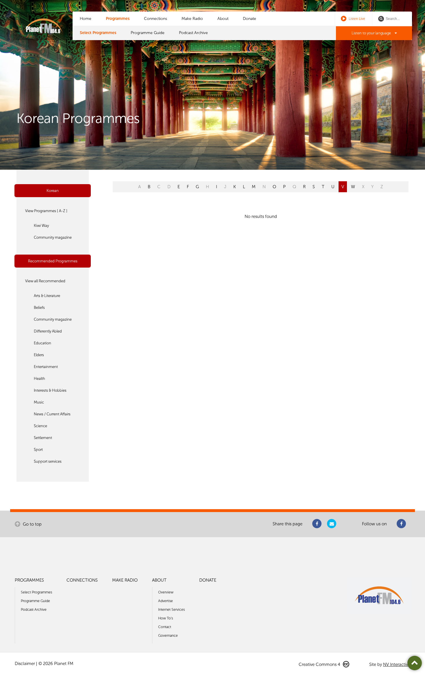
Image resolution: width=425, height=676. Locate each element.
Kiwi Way (41, 225)
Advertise (165, 601)
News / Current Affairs (52, 414)
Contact (164, 627)
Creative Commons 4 (320, 664)
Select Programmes (98, 32)
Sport (38, 449)
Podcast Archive (193, 32)
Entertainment (46, 367)
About (222, 18)
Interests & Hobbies (50, 390)
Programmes (118, 18)
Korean (53, 190)
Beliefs (39, 307)
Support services (48, 461)
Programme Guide (148, 32)
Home (85, 18)
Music (39, 402)
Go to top (32, 524)
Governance (168, 635)
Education (42, 343)
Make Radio (192, 18)
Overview (165, 592)
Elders (39, 355)
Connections (155, 18)
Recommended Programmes (52, 261)
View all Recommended (45, 281)
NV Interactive (396, 664)
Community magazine (53, 237)
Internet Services (171, 609)
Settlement (43, 438)
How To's (165, 618)
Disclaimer (25, 663)
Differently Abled (48, 331)
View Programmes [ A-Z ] (46, 211)
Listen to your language (372, 33)
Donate (249, 18)
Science (40, 426)
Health (39, 378)
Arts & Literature (47, 296)
